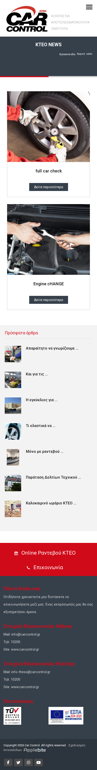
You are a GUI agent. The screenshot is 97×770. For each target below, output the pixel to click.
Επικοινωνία (47, 567)
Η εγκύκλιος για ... (41, 400)
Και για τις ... (37, 374)
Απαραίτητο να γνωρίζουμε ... (52, 348)
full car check (49, 170)
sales (89, 54)
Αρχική (81, 54)
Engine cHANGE (48, 283)
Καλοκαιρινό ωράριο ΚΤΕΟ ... (51, 503)
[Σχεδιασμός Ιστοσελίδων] (35, 750)
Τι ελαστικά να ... (40, 425)
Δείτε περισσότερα (48, 187)
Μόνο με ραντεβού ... (44, 451)
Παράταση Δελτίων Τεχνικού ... (53, 477)
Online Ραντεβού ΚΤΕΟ (48, 553)
